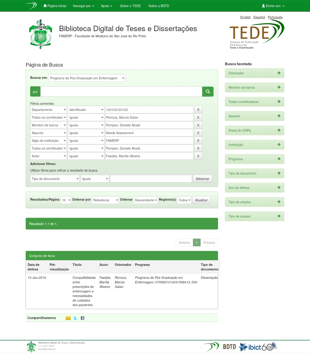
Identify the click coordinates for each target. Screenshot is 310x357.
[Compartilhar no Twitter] (75, 318)
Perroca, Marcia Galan (121, 282)
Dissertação (209, 277)
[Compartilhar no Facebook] (83, 318)
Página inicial (56, 5)
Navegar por (82, 5)
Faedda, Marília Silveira (105, 282)
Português (275, 17)
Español (259, 17)
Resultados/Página (44, 199)
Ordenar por (81, 199)
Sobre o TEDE (130, 5)
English (245, 17)
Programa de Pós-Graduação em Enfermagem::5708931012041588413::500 (166, 279)
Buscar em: (39, 77)
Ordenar (126, 199)
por (35, 91)
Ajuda (105, 5)
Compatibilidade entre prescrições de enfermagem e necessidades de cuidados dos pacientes (84, 291)
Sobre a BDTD (158, 5)
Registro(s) (167, 199)
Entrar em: (273, 5)
